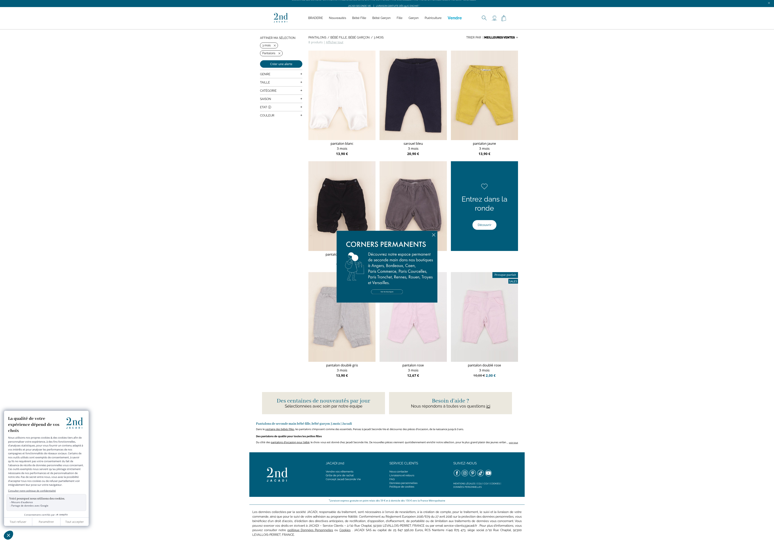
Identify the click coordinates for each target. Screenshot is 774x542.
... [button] (512, 442)
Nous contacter (398, 471)
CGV (486, 483)
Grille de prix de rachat (340, 475)
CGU (479, 483)
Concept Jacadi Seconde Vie (343, 479)
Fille (400, 18)
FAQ (392, 479)
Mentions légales (464, 483)
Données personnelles (403, 483)
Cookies (495, 483)
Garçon (414, 18)
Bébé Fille (359, 18)
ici (488, 406)
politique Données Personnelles (310, 530)
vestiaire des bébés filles (279, 429)
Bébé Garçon (381, 18)
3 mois (379, 37)
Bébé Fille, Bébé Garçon (350, 37)
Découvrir (484, 225)
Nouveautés (337, 18)
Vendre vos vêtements (339, 471)
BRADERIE (315, 18)
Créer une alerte (281, 64)
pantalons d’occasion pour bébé (290, 442)
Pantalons (317, 37)
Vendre (455, 18)
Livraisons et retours (401, 475)
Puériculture (433, 18)
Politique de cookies (401, 486)
